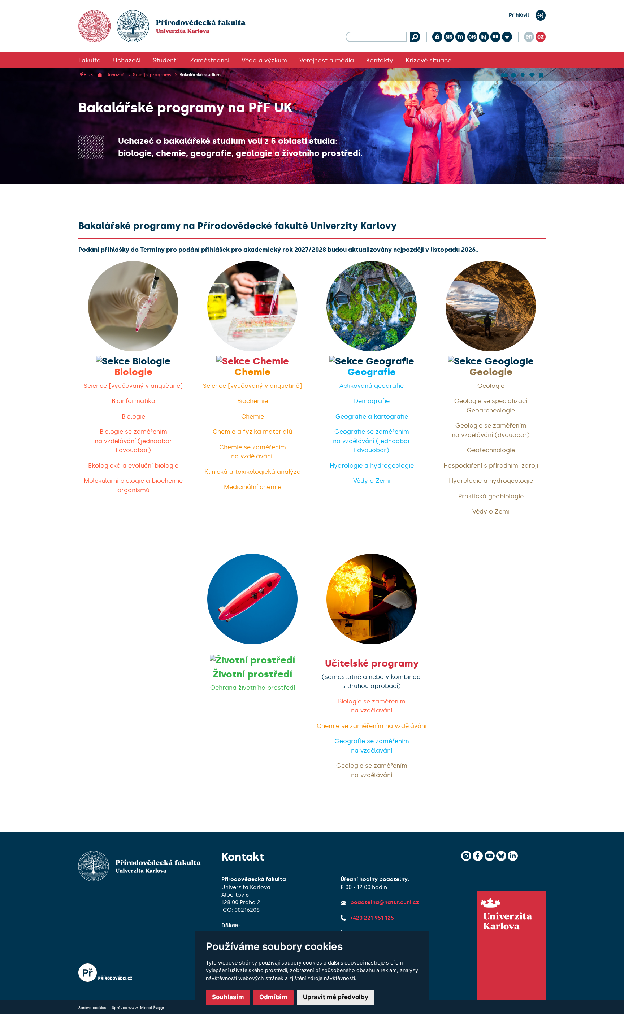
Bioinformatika (133, 400)
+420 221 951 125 (372, 918)
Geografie (371, 372)
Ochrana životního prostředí (252, 687)
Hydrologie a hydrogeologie (372, 465)
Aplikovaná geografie (371, 385)
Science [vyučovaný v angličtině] (133, 385)
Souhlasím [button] (228, 997)
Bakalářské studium (200, 74)
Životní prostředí (252, 674)
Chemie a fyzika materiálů (252, 431)
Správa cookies (92, 1007)
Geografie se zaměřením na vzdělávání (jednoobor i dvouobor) (371, 441)
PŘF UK (85, 74)
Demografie (372, 400)
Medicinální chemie (252, 486)
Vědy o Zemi (371, 480)
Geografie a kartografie (371, 416)
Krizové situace (428, 60)
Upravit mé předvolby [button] (335, 997)
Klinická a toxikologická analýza (252, 471)
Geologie (490, 372)
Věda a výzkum (264, 60)
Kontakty (379, 60)
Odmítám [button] (273, 997)
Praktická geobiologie (491, 496)
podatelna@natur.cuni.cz (384, 902)
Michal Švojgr (152, 1007)
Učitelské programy (372, 663)
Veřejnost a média (326, 60)
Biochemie (252, 400)
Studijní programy (152, 74)
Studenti (165, 60)
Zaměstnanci (209, 60)
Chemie (252, 372)
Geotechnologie (491, 450)
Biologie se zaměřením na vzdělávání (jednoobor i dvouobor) (133, 441)
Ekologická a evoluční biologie (133, 465)
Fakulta (89, 60)
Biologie (133, 372)
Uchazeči (126, 60)
